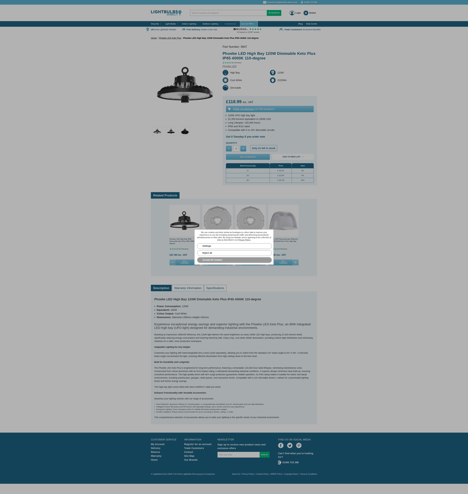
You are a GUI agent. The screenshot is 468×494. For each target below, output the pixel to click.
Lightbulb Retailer (163, 29)
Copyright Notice (291, 474)
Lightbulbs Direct (190, 474)
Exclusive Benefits (302, 29)
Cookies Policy (262, 474)
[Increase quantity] (295, 262)
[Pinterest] (299, 445)
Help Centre (311, 24)
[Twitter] (289, 445)
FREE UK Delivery (243, 109)
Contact (188, 452)
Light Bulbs (170, 24)
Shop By (155, 24)
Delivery (155, 448)
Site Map (189, 456)
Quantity (231, 143)
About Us (236, 474)
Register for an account (197, 444)
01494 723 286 (310, 2)
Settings (206, 246)
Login (298, 13)
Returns (155, 452)
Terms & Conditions (308, 474)
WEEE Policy (276, 474)
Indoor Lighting (189, 24)
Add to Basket (184, 262)
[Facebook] (280, 445)
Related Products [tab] (165, 195)
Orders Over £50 (201, 29)
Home (154, 459)
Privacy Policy (248, 474)
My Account (158, 444)
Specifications (215, 288)
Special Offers (247, 24)
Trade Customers (194, 448)
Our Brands (191, 459)
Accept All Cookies (212, 260)
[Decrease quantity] (173, 262)
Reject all (207, 253)
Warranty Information (187, 288)
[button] (270, 62)
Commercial (230, 24)
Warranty (156, 456)
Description (161, 288)
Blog (300, 24)
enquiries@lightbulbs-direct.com (282, 2)
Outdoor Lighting (210, 24)
